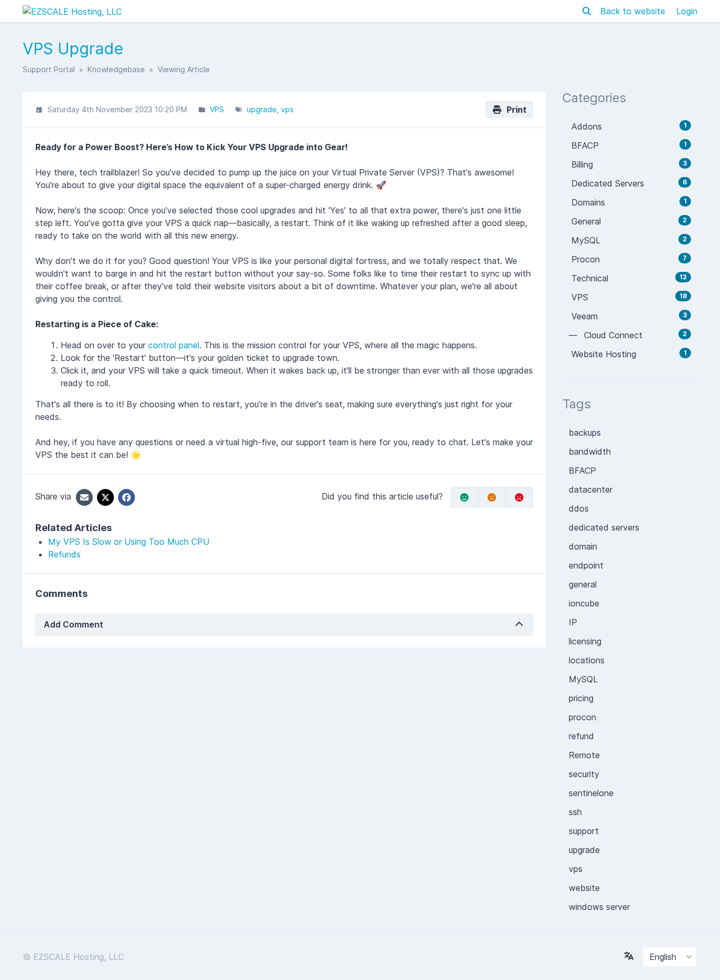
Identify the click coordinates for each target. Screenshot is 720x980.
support (584, 831)
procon (582, 717)
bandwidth (590, 451)
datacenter (590, 489)
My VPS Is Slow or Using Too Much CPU (128, 541)
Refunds (64, 554)
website (584, 888)
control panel (173, 345)
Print (514, 109)
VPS (217, 109)
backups (585, 432)
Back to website (634, 11)
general (583, 584)
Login (686, 11)
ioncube (584, 603)
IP (573, 622)
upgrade (262, 109)
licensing (585, 641)
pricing (581, 698)
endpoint (586, 565)
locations (587, 660)
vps (287, 109)
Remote (584, 755)
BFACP (582, 470)
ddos (579, 508)
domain (583, 546)
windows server (599, 906)
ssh (575, 812)
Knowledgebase (116, 69)
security (584, 774)
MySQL (583, 679)
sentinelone (591, 793)
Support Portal (49, 69)
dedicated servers (604, 527)
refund (581, 736)
